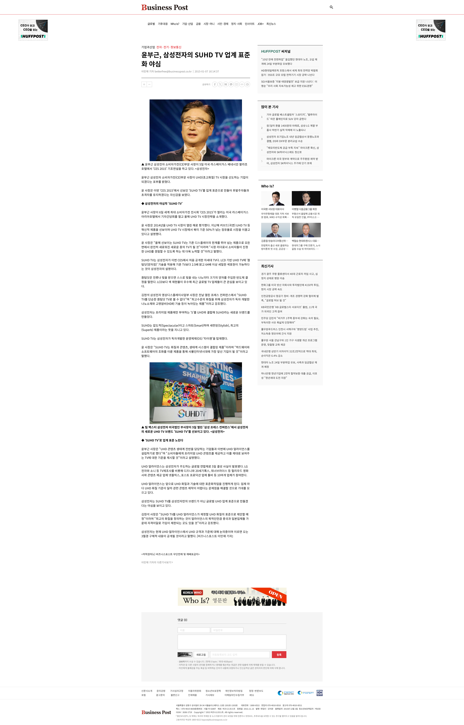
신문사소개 (149, 691)
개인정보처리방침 (237, 691)
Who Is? (175, 24)
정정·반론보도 (256, 691)
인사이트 (249, 24)
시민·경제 (222, 24)
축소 (149, 84)
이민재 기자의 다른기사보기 (156, 562)
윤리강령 (163, 691)
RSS (252, 695)
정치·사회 (236, 24)
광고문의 (161, 695)
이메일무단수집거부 (235, 695)
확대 (144, 84)
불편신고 (177, 695)
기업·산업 (187, 24)
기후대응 (163, 24)
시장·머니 (209, 24)
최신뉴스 (271, 24)
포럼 (146, 695)
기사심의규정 (179, 691)
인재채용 (195, 695)
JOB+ (260, 24)
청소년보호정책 (215, 691)
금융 (198, 24)
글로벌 (151, 24)
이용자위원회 (197, 691)
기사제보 (213, 695)
